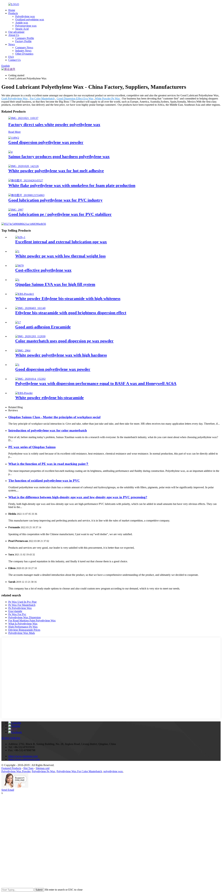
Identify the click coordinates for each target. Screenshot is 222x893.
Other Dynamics (24, 53)
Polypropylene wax (26, 25)
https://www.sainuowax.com (24, 759)
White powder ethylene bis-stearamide (49, 397)
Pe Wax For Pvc (17, 614)
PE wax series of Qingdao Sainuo (32, 447)
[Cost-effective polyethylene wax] (19, 265)
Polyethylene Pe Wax (43, 771)
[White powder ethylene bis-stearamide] (24, 393)
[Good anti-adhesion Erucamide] (18, 322)
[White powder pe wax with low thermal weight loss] (17, 251)
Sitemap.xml (42, 768)
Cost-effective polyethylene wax (43, 270)
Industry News (23, 50)
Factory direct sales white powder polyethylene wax (54, 124)
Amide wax (21, 22)
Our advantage (16, 31)
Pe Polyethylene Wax (20, 608)
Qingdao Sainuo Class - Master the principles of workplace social (54, 417)
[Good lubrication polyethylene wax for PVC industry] (26, 195)
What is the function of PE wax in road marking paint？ (48, 464)
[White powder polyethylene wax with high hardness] (22, 350)
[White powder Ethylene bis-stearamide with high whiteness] (24, 293)
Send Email (7, 789)
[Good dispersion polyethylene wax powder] (13, 137)
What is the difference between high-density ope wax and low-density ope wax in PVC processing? (77, 497)
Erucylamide (15, 611)
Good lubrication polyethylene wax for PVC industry (55, 200)
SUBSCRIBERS (10, 738)
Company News (24, 47)
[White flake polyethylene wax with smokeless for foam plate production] (25, 180)
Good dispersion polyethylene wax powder (45, 142)
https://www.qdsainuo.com (23, 756)
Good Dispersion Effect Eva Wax (75, 98)
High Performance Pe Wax (23, 626)
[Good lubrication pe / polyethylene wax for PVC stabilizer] (15, 209)
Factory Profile (23, 41)
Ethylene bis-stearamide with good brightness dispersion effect (70, 312)
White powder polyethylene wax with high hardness (61, 355)
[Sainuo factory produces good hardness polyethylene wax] (10, 151)
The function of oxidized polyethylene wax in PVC (44, 480)
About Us (13, 35)
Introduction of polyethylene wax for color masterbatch (47, 430)
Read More (14, 131)
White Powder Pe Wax (107, 98)
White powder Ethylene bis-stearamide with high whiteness (67, 298)
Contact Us (14, 59)
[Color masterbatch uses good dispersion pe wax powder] (30, 336)
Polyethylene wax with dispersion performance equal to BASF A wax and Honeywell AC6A (95, 383)
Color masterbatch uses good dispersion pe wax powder (64, 341)
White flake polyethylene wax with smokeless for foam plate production (71, 185)
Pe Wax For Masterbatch (21, 604)
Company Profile (24, 38)
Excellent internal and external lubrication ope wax (61, 242)
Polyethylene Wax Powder (15, 771)
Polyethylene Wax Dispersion (24, 617)
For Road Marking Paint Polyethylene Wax (32, 620)
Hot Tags (28, 768)
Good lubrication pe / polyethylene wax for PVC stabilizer (60, 214)
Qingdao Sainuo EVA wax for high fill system (55, 284)
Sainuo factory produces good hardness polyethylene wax (59, 156)
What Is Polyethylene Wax (22, 623)
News (11, 44)
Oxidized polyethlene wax (29, 19)
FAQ (11, 56)
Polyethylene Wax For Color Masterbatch (79, 771)
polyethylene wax (113, 771)
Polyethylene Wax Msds (21, 632)
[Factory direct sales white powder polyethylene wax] (23, 118)
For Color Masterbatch (42, 98)
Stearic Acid (22, 28)
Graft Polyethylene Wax (14, 98)
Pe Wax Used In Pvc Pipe (22, 601)
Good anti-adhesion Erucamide (43, 327)
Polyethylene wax (25, 16)
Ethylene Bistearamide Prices (24, 629)
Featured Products (11, 768)
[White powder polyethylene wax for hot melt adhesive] (23, 166)
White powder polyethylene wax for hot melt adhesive (56, 170)
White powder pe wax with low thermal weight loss (60, 256)
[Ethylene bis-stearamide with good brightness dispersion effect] (30, 308)
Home (11, 10)
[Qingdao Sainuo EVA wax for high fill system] (17, 279)
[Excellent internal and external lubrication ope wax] (20, 237)
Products (13, 13)
